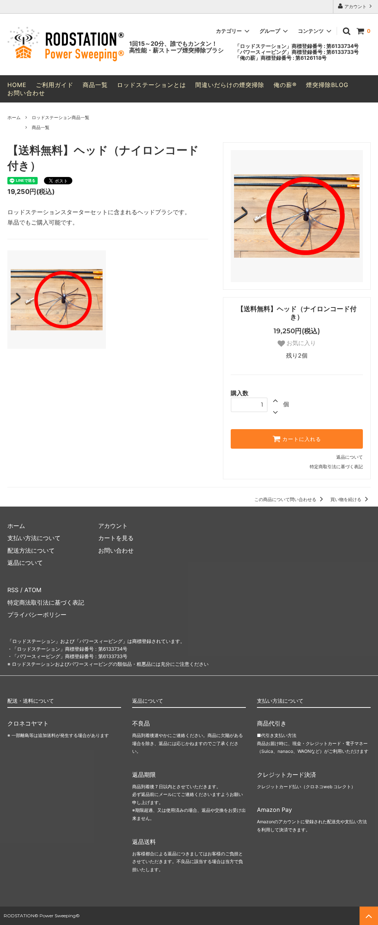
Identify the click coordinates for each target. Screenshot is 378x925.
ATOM (32, 590)
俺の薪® (285, 84)
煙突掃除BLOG (327, 84)
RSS (12, 590)
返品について (349, 457)
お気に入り (300, 343)
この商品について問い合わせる (285, 499)
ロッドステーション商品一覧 (60, 117)
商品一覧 (95, 84)
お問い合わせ (26, 93)
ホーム (14, 117)
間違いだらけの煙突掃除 (229, 84)
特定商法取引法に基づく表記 (45, 602)
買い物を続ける (346, 499)
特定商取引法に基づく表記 (336, 466)
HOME (17, 84)
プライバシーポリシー (36, 614)
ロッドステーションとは (151, 84)
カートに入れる (301, 439)
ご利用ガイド (54, 84)
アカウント (355, 6)
